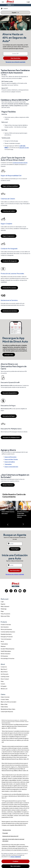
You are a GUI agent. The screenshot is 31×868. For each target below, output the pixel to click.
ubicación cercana (24, 147)
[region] (15, 859)
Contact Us (4, 667)
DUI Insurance (4, 656)
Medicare (3, 646)
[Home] (10, 2)
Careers (3, 684)
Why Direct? (4, 669)
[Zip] (15, 53)
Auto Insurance (5, 627)
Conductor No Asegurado (10, 261)
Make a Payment (5, 606)
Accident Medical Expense (7, 649)
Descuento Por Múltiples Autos (11, 437)
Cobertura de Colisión (9, 211)
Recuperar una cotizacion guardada (15, 574)
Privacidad (5, 833)
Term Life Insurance (6, 639)
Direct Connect (5, 679)
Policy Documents (5, 613)
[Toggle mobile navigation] (3, 1)
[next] (23, 524)
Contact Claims (5, 699)
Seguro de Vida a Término (11, 459)
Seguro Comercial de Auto (11, 466)
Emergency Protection (7, 636)
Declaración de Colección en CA (10, 836)
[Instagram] (10, 592)
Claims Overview (5, 697)
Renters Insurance (5, 653)
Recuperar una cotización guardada (15, 62)
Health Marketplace (6, 651)
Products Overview (6, 624)
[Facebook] (15, 592)
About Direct (4, 671)
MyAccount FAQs (5, 616)
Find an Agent (15, 549)
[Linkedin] (24, 592)
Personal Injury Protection (7, 658)
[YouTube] (20, 592)
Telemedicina (8, 464)
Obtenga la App (8, 354)
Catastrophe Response (7, 711)
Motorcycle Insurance (6, 629)
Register (3, 604)
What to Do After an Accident (8, 702)
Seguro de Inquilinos (10, 462)
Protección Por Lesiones (9, 287)
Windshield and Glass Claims (8, 709)
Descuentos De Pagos (9, 416)
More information (15, 866)
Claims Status (4, 706)
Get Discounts (4, 674)
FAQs (2, 681)
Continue (15, 861)
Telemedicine (4, 644)
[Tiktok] (6, 592)
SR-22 (2, 641)
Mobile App (3, 609)
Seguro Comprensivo (8, 236)
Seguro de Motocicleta (10, 457)
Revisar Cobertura (8, 485)
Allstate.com (4, 688)
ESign (2, 611)
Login (28, 2)
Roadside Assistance (6, 634)
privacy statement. (15, 856)
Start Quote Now (15, 58)
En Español (3, 686)
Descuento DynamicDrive (10, 393)
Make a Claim (4, 704)
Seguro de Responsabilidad (10, 186)
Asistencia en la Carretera (10, 311)
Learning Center (5, 676)
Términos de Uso (6, 830)
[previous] (7, 524)
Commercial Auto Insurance (8, 632)
